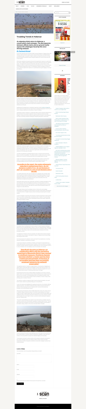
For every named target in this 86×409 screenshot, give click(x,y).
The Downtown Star (59, 168)
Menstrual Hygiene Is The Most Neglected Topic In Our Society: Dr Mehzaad (60, 161)
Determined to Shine (59, 173)
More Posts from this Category (62, 186)
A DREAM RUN (58, 179)
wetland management (46, 107)
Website (18, 374)
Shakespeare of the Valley (68, 81)
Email (18, 369)
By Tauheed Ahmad (23, 51)
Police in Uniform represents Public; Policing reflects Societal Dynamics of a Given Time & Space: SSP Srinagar (61, 120)
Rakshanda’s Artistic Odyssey (61, 116)
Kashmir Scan (23, 2)
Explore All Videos (62, 65)
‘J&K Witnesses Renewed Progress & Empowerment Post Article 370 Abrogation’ (61, 125)
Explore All (62, 42)
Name (18, 364)
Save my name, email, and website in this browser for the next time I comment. (31, 380)
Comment (19, 353)
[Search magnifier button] (69, 12)
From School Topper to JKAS (61, 132)
